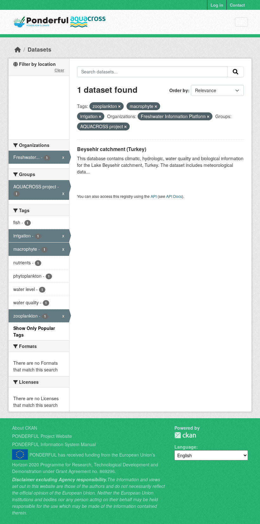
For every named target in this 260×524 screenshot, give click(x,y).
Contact (237, 5)
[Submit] (235, 72)
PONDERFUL (185, 435)
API (154, 196)
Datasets (39, 49)
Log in (217, 5)
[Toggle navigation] (241, 22)
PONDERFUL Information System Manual (54, 444)
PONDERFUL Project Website (42, 436)
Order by (178, 90)
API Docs (174, 196)
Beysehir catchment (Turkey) (111, 149)
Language (185, 447)
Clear (59, 70)
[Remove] (119, 106)
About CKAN (24, 428)
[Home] (18, 49)
